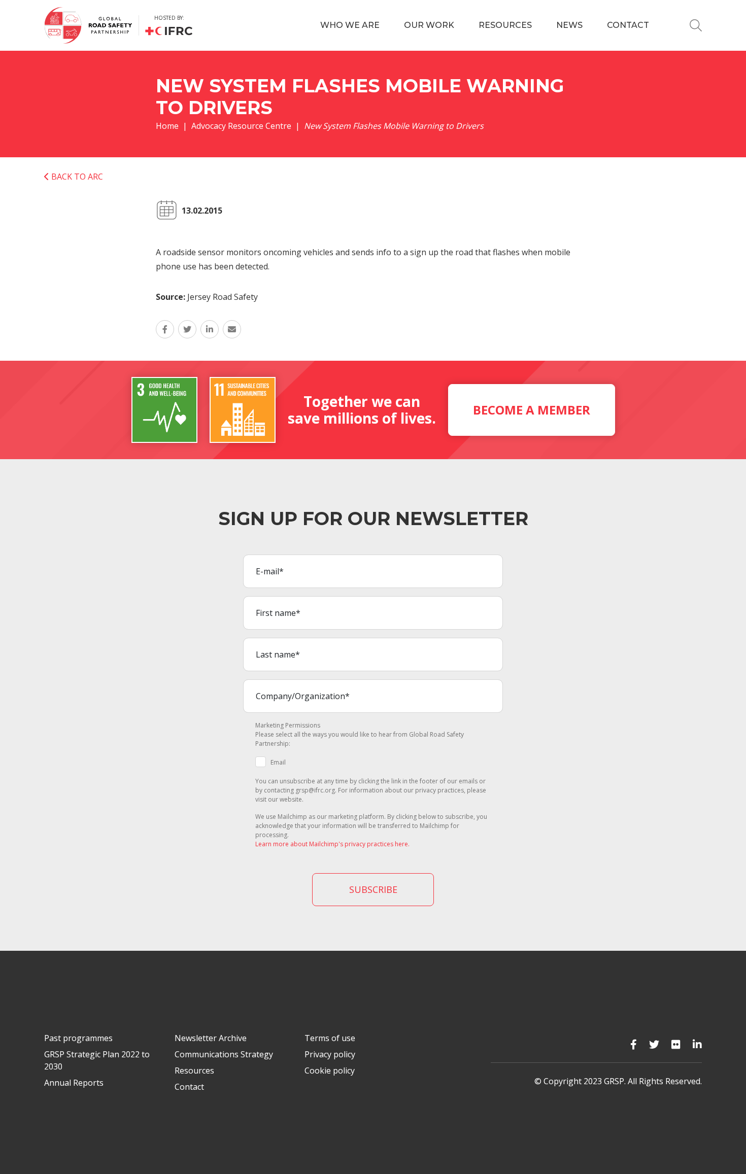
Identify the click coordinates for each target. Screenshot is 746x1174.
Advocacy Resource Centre (241, 125)
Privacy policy (329, 1054)
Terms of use (329, 1038)
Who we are (350, 25)
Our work (429, 25)
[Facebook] (633, 1044)
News (569, 25)
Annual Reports (74, 1082)
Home (167, 125)
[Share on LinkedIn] (209, 329)
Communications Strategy (224, 1054)
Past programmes (78, 1038)
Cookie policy (329, 1070)
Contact (628, 25)
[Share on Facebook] (165, 329)
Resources (505, 25)
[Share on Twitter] (187, 329)
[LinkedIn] (697, 1044)
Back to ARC (76, 176)
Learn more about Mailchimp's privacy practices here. (332, 844)
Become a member (531, 409)
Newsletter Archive (211, 1038)
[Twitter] (654, 1044)
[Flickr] (676, 1044)
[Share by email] (232, 329)
